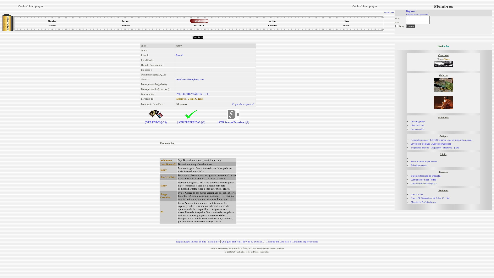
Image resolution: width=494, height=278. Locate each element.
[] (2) (233, 122)
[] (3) (191, 122)
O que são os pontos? (243, 104)
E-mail (179, 55)
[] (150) (192, 93)
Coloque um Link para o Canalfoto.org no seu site (292, 241)
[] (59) (156, 122)
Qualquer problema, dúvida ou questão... (243, 241)
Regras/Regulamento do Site (191, 241)
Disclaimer (213, 241)
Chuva (446, 59)
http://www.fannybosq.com (190, 79)
